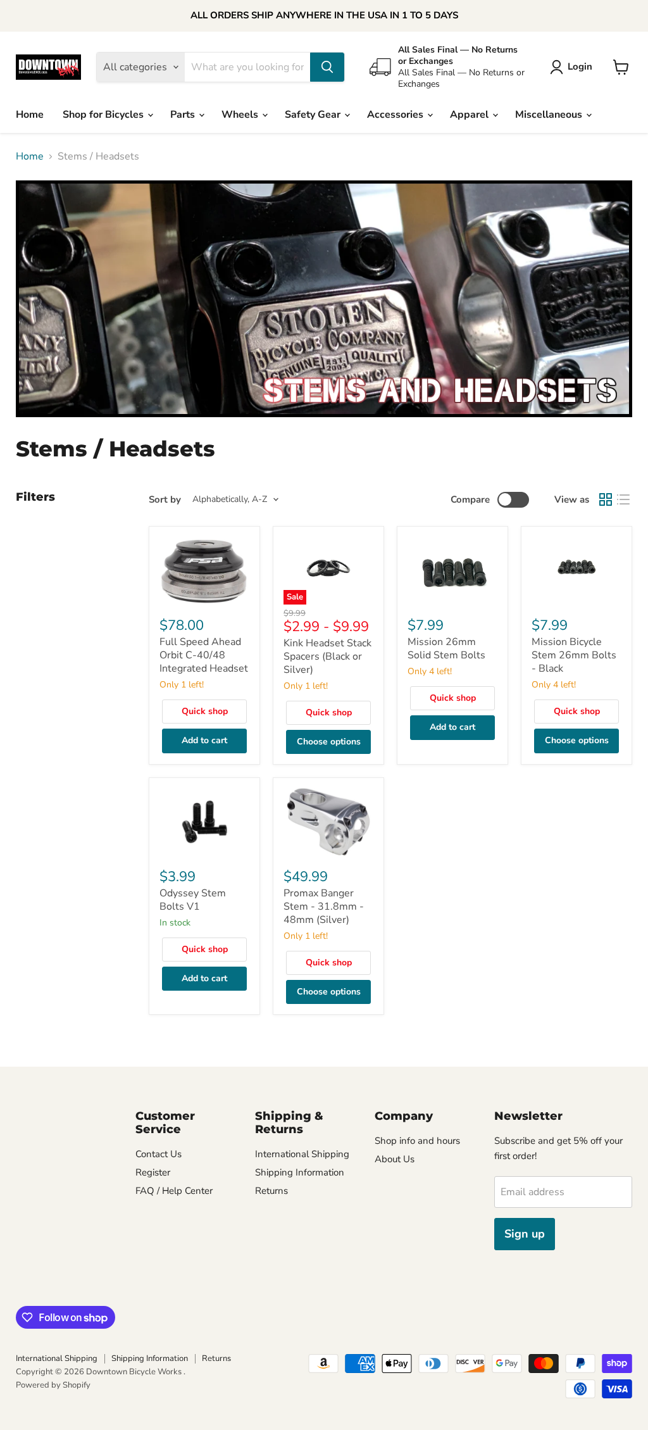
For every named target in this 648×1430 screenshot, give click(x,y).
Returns (271, 1190)
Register (152, 1172)
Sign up (524, 1233)
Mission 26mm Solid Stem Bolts (446, 648)
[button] (573, 67)
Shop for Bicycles (104, 115)
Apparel (470, 115)
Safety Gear (314, 115)
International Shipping (302, 1154)
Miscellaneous (550, 115)
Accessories (396, 115)
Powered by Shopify (53, 1385)
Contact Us (158, 1154)
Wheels (241, 115)
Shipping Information (299, 1172)
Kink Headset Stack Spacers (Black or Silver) (327, 656)
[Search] (327, 67)
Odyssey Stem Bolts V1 (192, 899)
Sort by (165, 499)
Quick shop (205, 711)
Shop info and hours (417, 1140)
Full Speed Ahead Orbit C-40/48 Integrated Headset (203, 655)
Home (30, 115)
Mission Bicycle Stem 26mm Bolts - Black (574, 655)
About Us (394, 1159)
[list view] (623, 499)
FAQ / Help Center (174, 1190)
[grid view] (605, 499)
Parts (183, 115)
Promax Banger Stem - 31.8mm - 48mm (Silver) (324, 906)
